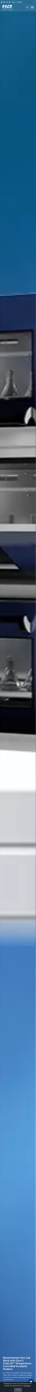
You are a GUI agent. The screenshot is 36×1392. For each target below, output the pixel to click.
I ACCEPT (18, 1390)
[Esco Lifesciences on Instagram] (7, 2)
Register (19, 2)
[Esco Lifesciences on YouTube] (1, 2)
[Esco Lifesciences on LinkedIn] (4, 2)
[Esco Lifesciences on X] (9, 2)
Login (13, 2)
